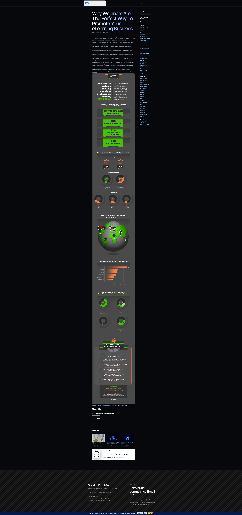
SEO (141, 104)
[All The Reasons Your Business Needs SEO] (127, 438)
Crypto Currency (143, 86)
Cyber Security (143, 88)
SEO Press (142, 32)
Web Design (142, 110)
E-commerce (142, 90)
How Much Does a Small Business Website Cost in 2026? (145, 72)
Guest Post (142, 94)
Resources (155, 3)
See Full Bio (120, 457)
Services (144, 3)
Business (108, 32)
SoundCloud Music (144, 34)
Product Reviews (143, 102)
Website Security (143, 114)
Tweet (93, 413)
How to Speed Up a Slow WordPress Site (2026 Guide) (144, 59)
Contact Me (150, 3)
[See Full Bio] (124, 457)
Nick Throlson (96, 32)
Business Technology (144, 84)
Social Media (142, 106)
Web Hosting (142, 112)
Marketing (142, 96)
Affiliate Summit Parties (144, 27)
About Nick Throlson (134, 3)
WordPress (142, 116)
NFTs (141, 98)
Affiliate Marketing (143, 78)
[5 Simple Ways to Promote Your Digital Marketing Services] (113, 438)
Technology (142, 108)
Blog (141, 3)
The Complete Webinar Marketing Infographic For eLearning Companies (111, 405)
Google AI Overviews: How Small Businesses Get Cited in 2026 (144, 53)
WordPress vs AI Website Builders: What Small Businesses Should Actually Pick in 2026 (144, 65)
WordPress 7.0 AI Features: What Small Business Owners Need (145, 48)
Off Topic (142, 100)
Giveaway (142, 92)
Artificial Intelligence (144, 80)
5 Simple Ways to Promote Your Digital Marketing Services (113, 443)
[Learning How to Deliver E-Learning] (98, 438)
